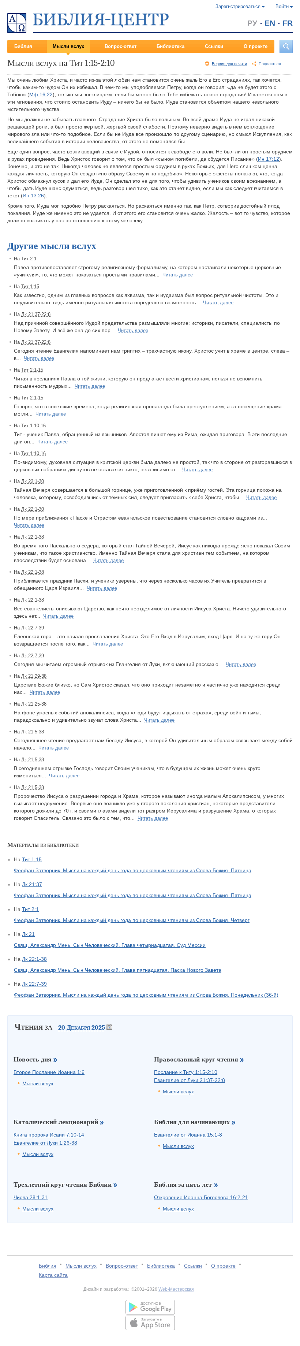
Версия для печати (229, 64)
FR (287, 23)
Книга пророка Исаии (49, 1135)
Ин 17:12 (268, 159)
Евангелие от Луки (189, 1080)
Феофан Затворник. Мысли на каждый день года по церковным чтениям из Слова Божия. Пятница (132, 870)
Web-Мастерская (176, 1289)
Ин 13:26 (33, 195)
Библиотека (170, 46)
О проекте (255, 46)
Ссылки (214, 46)
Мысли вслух (68, 46)
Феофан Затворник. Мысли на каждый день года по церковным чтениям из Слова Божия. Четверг (132, 920)
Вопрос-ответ (120, 46)
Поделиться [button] (270, 64)
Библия (23, 46)
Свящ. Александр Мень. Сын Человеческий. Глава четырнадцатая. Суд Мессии (110, 945)
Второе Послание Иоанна (49, 1072)
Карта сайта (53, 1275)
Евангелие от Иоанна (188, 1135)
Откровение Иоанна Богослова (201, 1197)
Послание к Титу (185, 1072)
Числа (31, 1197)
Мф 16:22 (41, 94)
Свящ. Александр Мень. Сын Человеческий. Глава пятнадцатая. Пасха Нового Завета (117, 970)
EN (270, 23)
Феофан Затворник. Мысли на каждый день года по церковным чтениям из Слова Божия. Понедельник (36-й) (146, 995)
